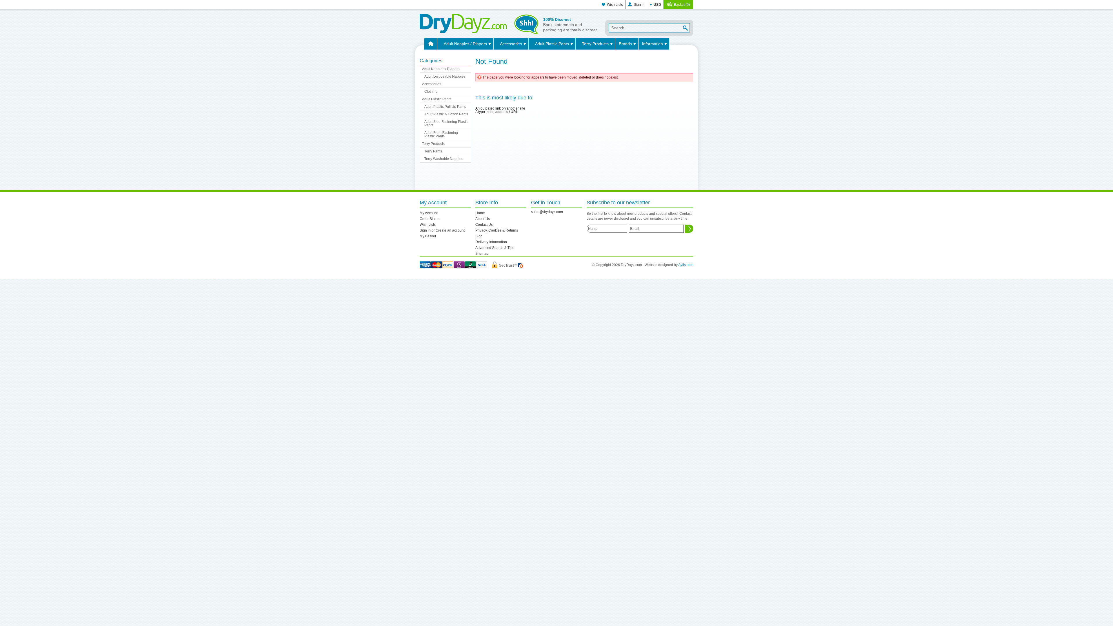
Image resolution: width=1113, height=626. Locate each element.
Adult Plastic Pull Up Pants (445, 107)
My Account (429, 213)
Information (652, 43)
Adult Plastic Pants (552, 43)
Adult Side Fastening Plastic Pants (446, 123)
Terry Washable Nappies (443, 159)
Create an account (450, 230)
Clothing (431, 92)
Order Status (429, 219)
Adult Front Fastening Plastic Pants (441, 134)
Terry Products (595, 43)
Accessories (511, 43)
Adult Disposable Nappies (444, 76)
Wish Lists (615, 5)
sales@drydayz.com (547, 212)
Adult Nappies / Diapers (465, 43)
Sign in (639, 5)
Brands (625, 43)
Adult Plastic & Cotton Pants (446, 114)
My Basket (428, 236)
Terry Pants (433, 151)
